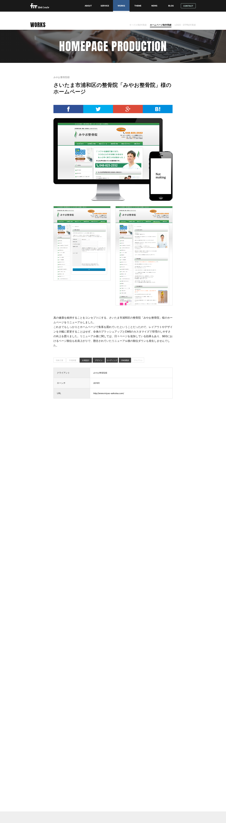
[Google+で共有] (128, 112)
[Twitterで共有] (98, 112)
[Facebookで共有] (68, 112)
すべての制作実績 (138, 24)
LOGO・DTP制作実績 (185, 24)
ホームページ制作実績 (160, 24)
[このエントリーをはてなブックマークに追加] (158, 112)
